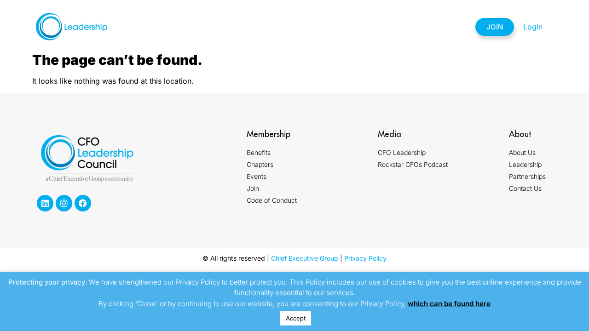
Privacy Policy (365, 258)
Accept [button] (296, 318)
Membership (216, 26)
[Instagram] (64, 203)
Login (533, 26)
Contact (439, 26)
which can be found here (449, 303)
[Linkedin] (45, 203)
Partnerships (380, 26)
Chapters (272, 26)
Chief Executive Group (304, 258)
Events (321, 26)
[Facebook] (83, 203)
